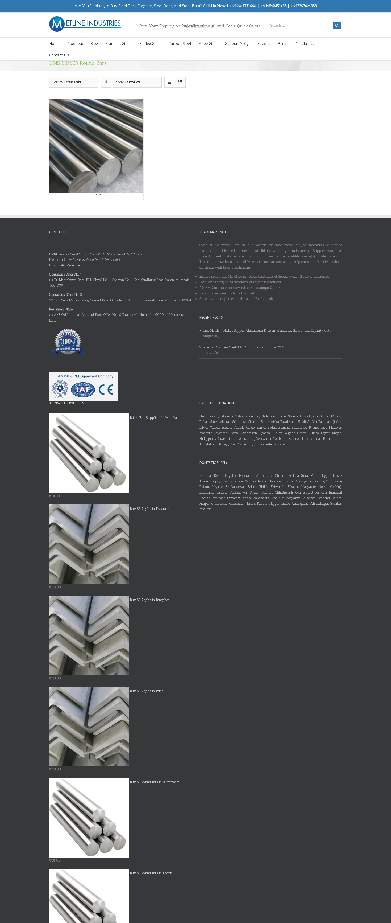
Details (98, 194)
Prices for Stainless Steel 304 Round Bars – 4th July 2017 (243, 347)
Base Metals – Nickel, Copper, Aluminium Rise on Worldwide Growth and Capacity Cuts (267, 331)
